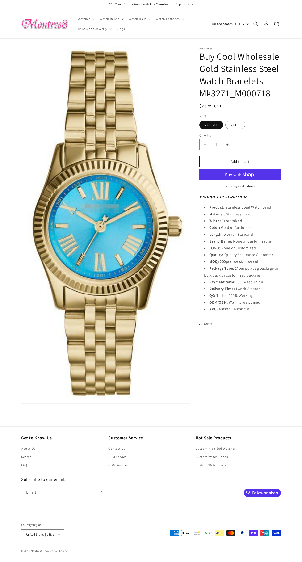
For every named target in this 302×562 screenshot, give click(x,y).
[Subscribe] (101, 492)
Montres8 (36, 551)
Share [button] (208, 324)
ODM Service (117, 465)
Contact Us (116, 448)
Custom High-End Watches (216, 448)
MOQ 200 (211, 125)
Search (26, 457)
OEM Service (117, 457)
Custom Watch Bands (212, 457)
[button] (86, 19)
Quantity (205, 135)
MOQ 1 (235, 125)
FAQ (24, 465)
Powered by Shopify (55, 551)
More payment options (240, 186)
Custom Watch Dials (211, 465)
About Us (28, 448)
